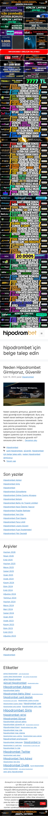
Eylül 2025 (8, 560)
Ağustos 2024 (9, 594)
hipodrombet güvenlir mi (14, 724)
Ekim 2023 (8, 628)
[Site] (24, 86)
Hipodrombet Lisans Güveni (15, 526)
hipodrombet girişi (14, 714)
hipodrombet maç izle (12, 730)
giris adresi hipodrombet (30, 676)
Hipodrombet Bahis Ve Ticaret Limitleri (20, 503)
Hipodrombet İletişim (12, 499)
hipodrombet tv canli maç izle (31, 745)
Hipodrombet (12, 447)
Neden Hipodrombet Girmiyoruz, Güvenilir (22, 369)
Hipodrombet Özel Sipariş (14, 518)
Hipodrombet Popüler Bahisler (16, 510)
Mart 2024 (8, 609)
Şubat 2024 (8, 613)
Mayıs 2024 (8, 605)
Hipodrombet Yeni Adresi (17, 758)
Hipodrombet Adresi (12, 480)
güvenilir (27, 451)
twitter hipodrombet (10, 769)
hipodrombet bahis (11, 690)
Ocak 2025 (8, 575)
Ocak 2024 (8, 617)
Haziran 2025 (9, 563)
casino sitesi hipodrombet (12, 676)
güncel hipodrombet (15, 682)
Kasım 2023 (8, 624)
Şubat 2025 (8, 571)
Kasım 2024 (8, 583)
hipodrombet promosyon (15, 739)
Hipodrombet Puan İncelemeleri (17, 530)
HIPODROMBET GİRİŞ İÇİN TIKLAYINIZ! (24, 52)
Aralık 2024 (8, 579)
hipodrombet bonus (37, 694)
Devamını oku (31, 440)
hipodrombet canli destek (18, 697)
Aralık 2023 (8, 621)
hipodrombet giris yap (31, 706)
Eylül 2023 (8, 632)
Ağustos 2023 (9, 636)
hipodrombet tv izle (11, 748)
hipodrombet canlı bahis (10, 700)
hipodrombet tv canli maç (12, 745)
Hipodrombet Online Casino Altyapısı (19, 495)
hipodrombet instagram (32, 724)
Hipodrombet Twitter (16, 751)
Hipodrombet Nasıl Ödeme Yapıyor (18, 507)
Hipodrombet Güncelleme (14, 491)
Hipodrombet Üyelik (16, 765)
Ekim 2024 (8, 586)
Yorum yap (11, 461)
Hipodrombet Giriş (11, 484)
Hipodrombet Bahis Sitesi (17, 693)
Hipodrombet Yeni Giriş (11, 762)
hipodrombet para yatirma (12, 736)
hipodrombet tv (32, 742)
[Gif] (24, 139)
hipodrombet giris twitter (12, 706)
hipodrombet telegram (13, 742)
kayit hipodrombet (37, 766)
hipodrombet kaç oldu (29, 727)
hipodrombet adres (33, 683)
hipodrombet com (32, 703)
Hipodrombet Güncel (14, 718)
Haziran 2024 (9, 602)
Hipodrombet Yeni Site (13, 514)
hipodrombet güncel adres (14, 721)
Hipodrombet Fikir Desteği (15, 533)
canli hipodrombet (14, 451)
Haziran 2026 (9, 552)
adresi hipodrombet (10, 674)
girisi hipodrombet (12, 679)
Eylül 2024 (8, 590)
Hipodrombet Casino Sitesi (13, 704)
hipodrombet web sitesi (11, 755)
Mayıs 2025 (8, 567)
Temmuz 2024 (9, 598)
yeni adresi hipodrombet (26, 769)
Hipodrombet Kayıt (11, 727)
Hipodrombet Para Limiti (14, 522)
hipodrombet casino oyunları (28, 700)
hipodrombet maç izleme (14, 733)
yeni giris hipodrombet (13, 772)
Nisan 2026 (8, 556)
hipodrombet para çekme (32, 736)
